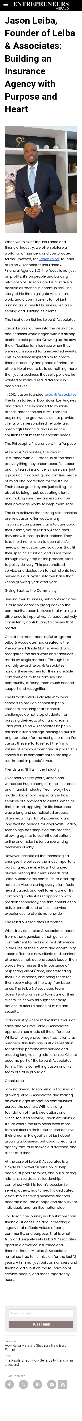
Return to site (16, 1376)
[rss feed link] (62, 1384)
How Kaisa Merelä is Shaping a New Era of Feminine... (36, 1347)
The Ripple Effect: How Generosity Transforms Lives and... (39, 1362)
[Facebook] (9, 1384)
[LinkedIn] (37, 1384)
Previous (10, 1341)
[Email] (51, 1384)
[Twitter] (23, 1384)
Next (7, 1356)
